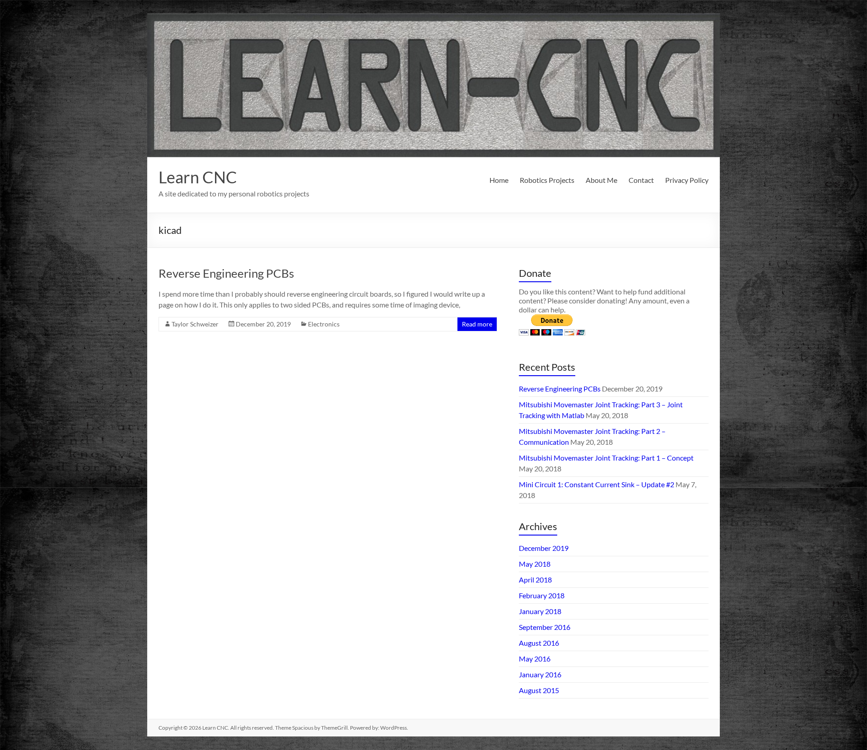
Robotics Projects (547, 180)
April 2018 (535, 579)
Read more (477, 324)
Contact (641, 180)
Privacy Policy (687, 180)
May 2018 (534, 563)
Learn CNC (197, 177)
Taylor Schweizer (195, 324)
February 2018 (541, 595)
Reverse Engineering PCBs (226, 273)
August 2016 (539, 642)
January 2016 (540, 674)
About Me (601, 180)
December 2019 (544, 548)
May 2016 (534, 658)
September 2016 (544, 627)
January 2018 (540, 611)
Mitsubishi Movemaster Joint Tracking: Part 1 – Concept (606, 457)
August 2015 (539, 690)
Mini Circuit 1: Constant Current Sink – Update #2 (596, 484)
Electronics (324, 324)
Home (498, 180)
